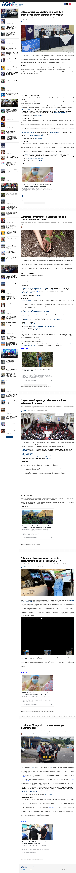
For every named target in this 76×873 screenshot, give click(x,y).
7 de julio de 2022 (30, 22)
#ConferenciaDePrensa (28, 109)
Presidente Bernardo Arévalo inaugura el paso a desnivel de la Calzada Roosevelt (11, 317)
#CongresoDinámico (28, 453)
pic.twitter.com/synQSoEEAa (45, 456)
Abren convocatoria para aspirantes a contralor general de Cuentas (11, 226)
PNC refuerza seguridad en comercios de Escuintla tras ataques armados (10, 178)
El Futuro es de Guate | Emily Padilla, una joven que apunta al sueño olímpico (11, 232)
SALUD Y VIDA (39, 566)
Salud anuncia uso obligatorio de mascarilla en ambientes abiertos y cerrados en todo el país (9, 14)
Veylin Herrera (27, 733)
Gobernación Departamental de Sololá (38, 711)
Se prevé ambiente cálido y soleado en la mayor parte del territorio (11, 283)
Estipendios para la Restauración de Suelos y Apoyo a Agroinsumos (35, 311)
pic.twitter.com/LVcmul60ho (35, 135)
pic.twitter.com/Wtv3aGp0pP (29, 791)
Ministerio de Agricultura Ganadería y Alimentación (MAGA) (54, 310)
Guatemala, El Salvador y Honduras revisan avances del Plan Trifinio (11, 252)
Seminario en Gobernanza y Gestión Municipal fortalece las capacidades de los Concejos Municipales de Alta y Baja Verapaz (11, 410)
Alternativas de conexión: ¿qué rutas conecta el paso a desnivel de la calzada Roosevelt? (11, 201)
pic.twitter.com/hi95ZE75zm (35, 158)
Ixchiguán (33, 544)
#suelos (26, 319)
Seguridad (45, 410)
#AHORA (24, 449)
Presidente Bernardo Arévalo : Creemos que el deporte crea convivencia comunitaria (11, 40)
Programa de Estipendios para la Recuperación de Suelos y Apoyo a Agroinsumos (35, 386)
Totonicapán (44, 566)
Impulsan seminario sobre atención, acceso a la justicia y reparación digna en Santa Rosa (9, 269)
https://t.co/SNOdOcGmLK (31, 323)
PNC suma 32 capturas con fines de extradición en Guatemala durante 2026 (11, 213)
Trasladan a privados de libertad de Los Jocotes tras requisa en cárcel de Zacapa (11, 417)
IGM (25, 859)
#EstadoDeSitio (26, 450)
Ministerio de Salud (50, 711)
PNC (51, 767)
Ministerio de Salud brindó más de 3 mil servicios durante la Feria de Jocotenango (9, 103)
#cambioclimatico (57, 319)
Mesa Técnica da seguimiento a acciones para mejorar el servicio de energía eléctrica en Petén (11, 47)
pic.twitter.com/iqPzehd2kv (54, 326)
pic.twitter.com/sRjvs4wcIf (61, 112)
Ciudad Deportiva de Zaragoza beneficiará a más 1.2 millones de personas (12, 20)
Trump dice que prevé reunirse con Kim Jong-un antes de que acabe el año (12, 219)
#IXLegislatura (27, 454)
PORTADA (36, 22)
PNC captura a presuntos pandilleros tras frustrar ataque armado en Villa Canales (11, 207)
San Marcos (40, 410)
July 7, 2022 (38, 115)
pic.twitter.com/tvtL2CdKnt (29, 292)
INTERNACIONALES (41, 733)
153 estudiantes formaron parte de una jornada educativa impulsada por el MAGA (11, 131)
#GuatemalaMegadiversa (39, 326)
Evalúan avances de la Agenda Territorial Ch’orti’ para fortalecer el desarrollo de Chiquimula (12, 238)
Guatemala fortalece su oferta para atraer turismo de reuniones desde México (11, 389)
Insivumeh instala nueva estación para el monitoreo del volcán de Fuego (11, 194)
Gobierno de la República (27, 300)
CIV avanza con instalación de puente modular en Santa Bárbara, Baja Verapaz (12, 88)
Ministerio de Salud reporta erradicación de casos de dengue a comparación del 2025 (12, 27)
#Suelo (51, 289)
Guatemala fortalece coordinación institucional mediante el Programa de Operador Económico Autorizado (9, 354)
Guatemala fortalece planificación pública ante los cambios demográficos (12, 331)
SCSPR (31, 869)
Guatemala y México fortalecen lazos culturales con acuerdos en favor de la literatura (11, 304)
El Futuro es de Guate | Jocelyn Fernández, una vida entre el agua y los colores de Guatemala (12, 67)
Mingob (40, 814)
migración (29, 859)
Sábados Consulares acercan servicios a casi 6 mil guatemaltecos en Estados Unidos (12, 144)
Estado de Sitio (27, 544)
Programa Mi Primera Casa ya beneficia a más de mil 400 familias (11, 423)
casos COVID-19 (27, 711)
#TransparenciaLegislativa (30, 456)
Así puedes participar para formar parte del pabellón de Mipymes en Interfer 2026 (12, 53)
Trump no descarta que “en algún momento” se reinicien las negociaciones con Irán (11, 395)
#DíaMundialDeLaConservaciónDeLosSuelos (35, 288)
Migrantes (34, 859)
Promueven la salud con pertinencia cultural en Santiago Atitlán (11, 311)
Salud (39, 22)
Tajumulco (38, 544)
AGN (25, 22)
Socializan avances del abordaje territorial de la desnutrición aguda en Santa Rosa (9, 187)
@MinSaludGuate (54, 109)
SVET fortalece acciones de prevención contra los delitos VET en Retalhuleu (11, 337)
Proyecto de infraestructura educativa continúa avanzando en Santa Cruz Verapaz (12, 151)
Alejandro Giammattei (35, 310)
